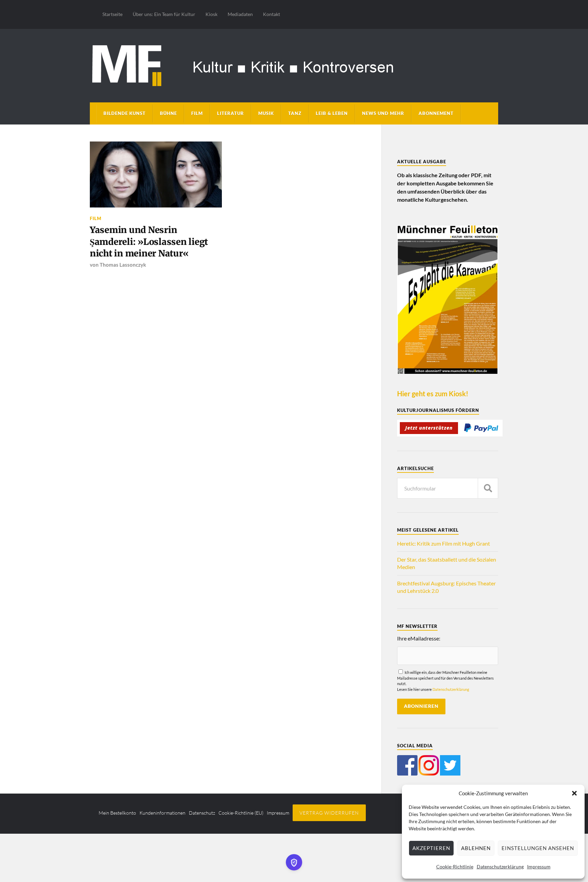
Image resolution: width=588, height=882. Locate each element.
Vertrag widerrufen (329, 813)
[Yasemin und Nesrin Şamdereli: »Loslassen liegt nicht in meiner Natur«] (156, 174)
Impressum (539, 866)
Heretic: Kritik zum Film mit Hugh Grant (443, 543)
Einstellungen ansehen (538, 848)
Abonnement (436, 113)
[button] (574, 793)
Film (197, 113)
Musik (266, 113)
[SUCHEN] (488, 488)
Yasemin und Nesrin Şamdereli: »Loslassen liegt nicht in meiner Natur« (149, 241)
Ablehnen (476, 848)
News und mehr (383, 113)
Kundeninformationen (162, 813)
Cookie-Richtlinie (454, 866)
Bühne (168, 113)
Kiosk (211, 14)
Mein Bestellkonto (117, 813)
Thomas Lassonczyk (123, 265)
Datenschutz (202, 813)
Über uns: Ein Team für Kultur (164, 14)
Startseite (112, 14)
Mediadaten (240, 14)
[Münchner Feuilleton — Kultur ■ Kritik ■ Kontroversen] (294, 64)
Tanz (294, 113)
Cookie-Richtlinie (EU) (240, 813)
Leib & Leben (332, 113)
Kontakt (271, 14)
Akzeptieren (431, 848)
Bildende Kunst (124, 113)
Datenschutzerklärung (500, 866)
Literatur (230, 113)
